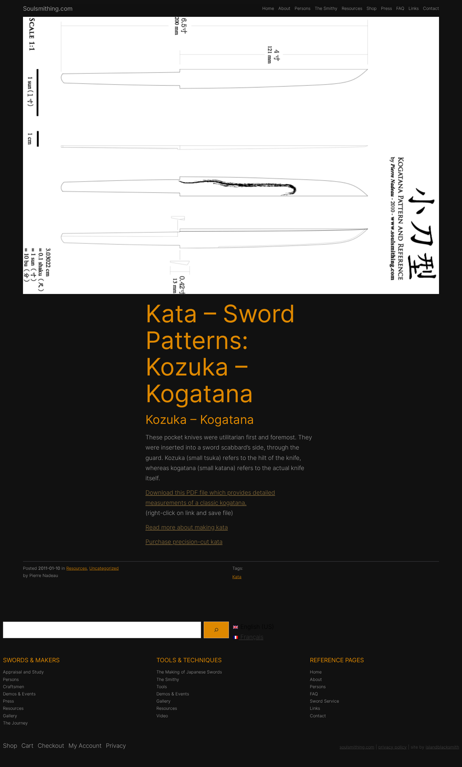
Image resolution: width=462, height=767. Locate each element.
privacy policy (392, 747)
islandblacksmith (442, 747)
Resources (76, 568)
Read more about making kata (186, 527)
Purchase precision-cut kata (183, 541)
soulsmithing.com (357, 747)
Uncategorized (104, 568)
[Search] (216, 630)
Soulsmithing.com (47, 8)
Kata (236, 576)
